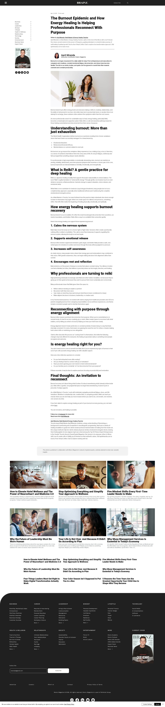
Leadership (18, 25)
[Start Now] (33, 498)
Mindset (17, 28)
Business (17, 21)
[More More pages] (38, 622)
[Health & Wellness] (31, 32)
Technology (18, 36)
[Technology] (31, 36)
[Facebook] (19, 72)
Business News (19, 42)
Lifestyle (17, 30)
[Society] (31, 38)
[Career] (31, 24)
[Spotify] (27, 72)
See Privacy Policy (69, 704)
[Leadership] (31, 26)
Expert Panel (19, 44)
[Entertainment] (31, 40)
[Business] (31, 22)
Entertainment (19, 40)
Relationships (19, 34)
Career (17, 24)
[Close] (163, 704)
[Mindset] (31, 28)
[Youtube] (25, 72)
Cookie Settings (147, 704)
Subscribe (117, 3)
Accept (157, 704)
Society (17, 38)
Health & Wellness (20, 32)
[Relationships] (31, 34)
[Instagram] (16, 72)
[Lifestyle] (31, 30)
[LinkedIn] (22, 72)
